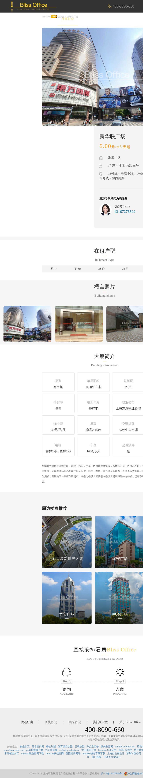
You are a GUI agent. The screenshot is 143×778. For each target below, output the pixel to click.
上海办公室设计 (115, 753)
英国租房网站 (73, 753)
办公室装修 (92, 746)
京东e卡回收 (125, 750)
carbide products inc (125, 746)
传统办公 (68, 18)
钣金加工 (25, 746)
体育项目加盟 (65, 746)
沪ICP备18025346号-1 (112, 773)
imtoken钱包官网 (55, 753)
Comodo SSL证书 (107, 750)
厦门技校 (96, 757)
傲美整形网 (107, 746)
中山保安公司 (88, 750)
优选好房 (44, 18)
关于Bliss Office (130, 722)
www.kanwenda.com (14, 750)
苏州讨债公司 (133, 753)
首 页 (23, 18)
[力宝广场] (67, 597)
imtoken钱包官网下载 (32, 753)
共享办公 (91, 18)
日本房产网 (38, 746)
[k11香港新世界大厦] (67, 541)
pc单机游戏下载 (34, 750)
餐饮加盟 (51, 746)
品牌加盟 (79, 746)
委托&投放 (116, 18)
